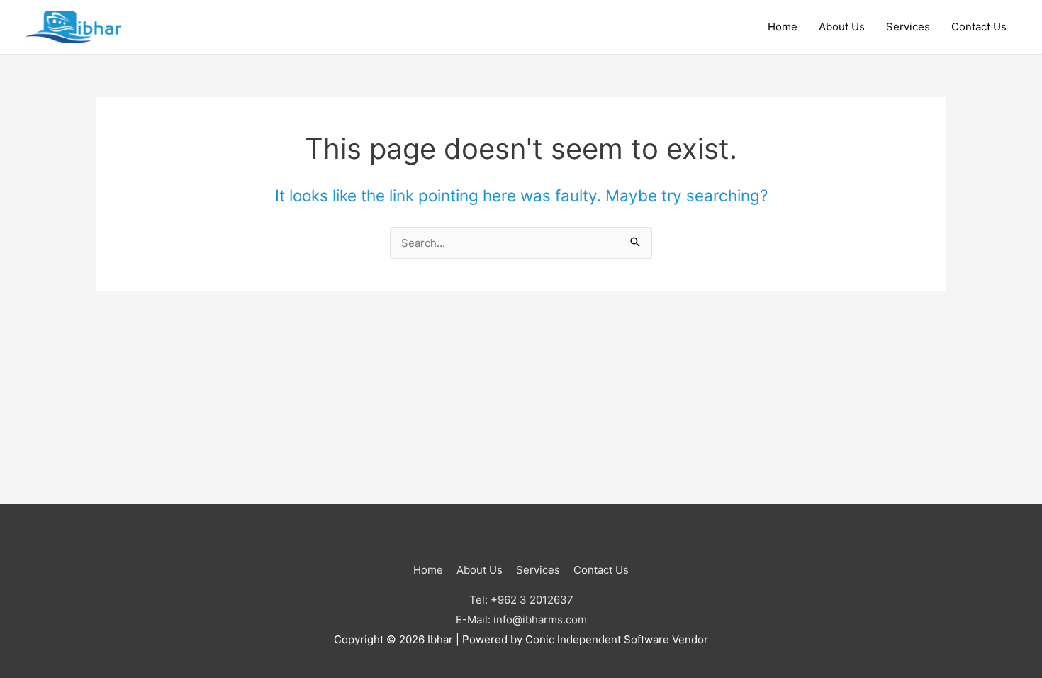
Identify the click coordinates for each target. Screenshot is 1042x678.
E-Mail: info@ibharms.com (521, 619)
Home (782, 26)
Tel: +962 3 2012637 (521, 599)
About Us (842, 26)
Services (908, 26)
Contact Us (979, 26)
